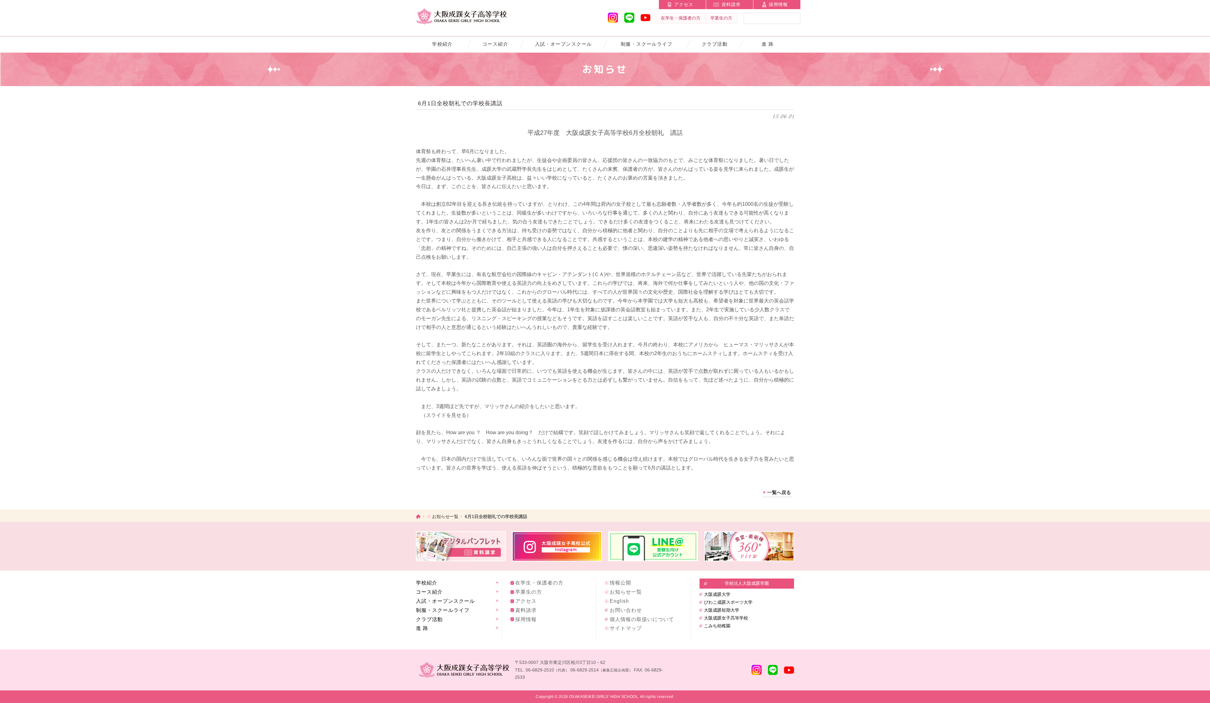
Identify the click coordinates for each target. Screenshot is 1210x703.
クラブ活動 (715, 44)
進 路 (768, 44)
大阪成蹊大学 (717, 594)
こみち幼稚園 (717, 625)
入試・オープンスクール (563, 44)
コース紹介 (495, 44)
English (619, 601)
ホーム (418, 516)
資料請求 (731, 4)
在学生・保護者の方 (680, 17)
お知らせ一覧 (445, 516)
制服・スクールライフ (647, 44)
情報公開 (620, 582)
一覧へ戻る (779, 492)
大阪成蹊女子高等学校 (726, 617)
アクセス (683, 4)
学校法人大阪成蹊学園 (747, 583)
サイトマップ (626, 628)
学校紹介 (442, 44)
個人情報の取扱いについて (642, 619)
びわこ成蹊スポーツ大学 (728, 602)
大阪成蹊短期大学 (721, 610)
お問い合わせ (626, 610)
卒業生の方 (721, 17)
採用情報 (778, 4)
